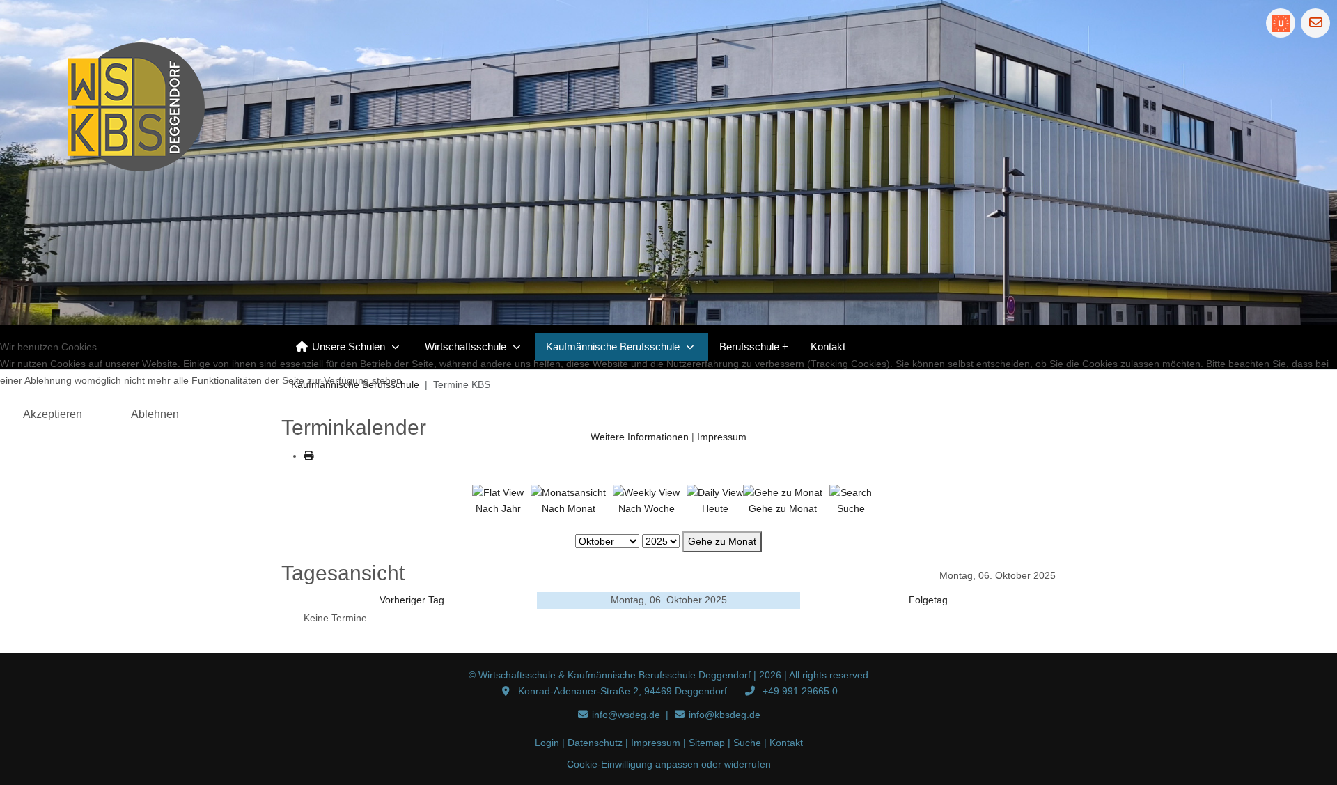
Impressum (721, 436)
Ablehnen (155, 414)
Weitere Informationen (640, 436)
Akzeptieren (52, 414)
